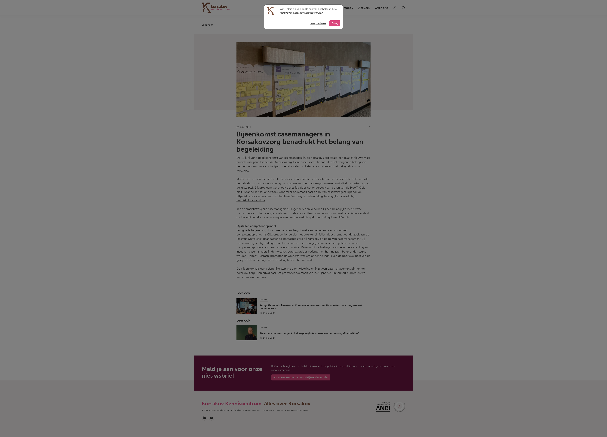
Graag (334, 23)
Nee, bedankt (318, 23)
